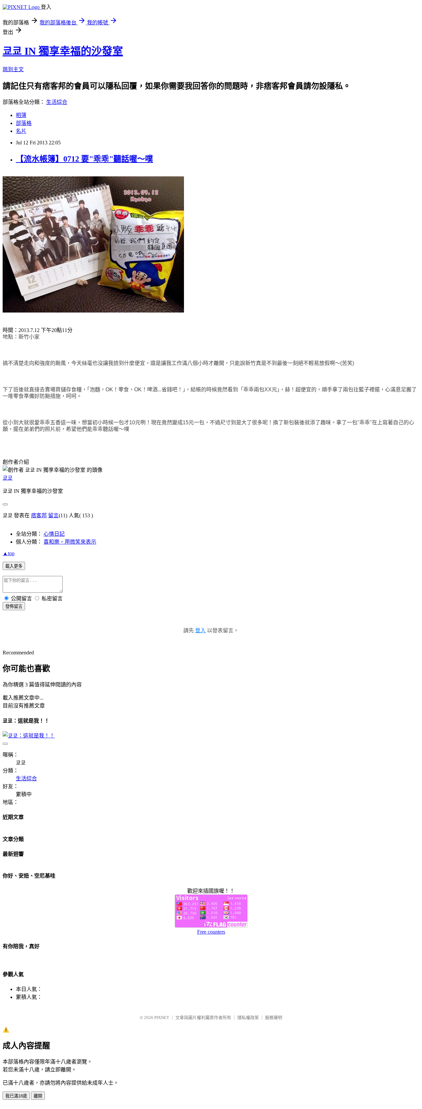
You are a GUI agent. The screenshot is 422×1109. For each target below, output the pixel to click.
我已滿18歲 (16, 1096)
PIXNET (161, 1017)
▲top (9, 553)
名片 (21, 131)
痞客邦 (39, 515)
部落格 (24, 123)
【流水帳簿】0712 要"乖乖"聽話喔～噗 (84, 159)
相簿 (21, 115)
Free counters (211, 932)
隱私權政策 (248, 1017)
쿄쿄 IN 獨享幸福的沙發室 (63, 51)
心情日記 (54, 534)
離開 (38, 1096)
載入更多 (13, 566)
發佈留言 (13, 606)
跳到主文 (13, 69)
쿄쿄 (8, 478)
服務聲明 (273, 1017)
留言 (53, 515)
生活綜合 (56, 102)
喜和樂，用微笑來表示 (70, 542)
